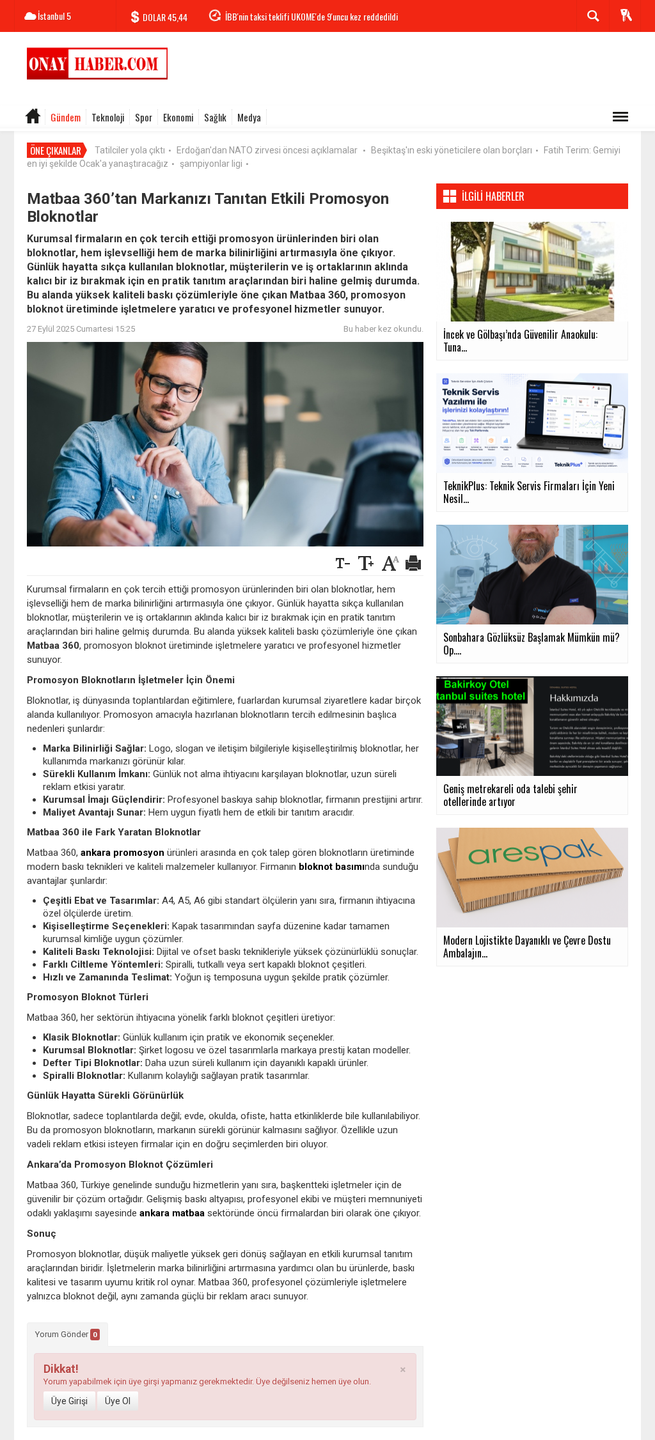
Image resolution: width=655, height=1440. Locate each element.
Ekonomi (178, 117)
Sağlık (215, 117)
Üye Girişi (69, 1401)
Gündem (66, 117)
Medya (249, 117)
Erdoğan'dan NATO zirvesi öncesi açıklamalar (268, 150)
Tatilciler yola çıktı (130, 150)
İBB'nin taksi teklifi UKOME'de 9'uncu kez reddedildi (311, 16)
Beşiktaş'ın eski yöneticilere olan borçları (451, 150)
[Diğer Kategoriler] (620, 117)
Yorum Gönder (66, 1334)
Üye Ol (117, 1401)
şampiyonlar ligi (211, 164)
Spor (143, 117)
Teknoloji (107, 117)
